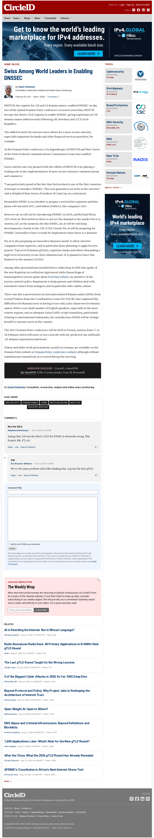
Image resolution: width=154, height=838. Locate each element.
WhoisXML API (10, 681)
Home (7, 18)
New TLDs (75, 403)
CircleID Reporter (11, 760)
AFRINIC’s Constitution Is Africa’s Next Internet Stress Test (43, 769)
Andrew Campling (12, 732)
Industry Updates (66, 812)
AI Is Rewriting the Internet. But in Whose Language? (39, 630)
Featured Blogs (37, 812)
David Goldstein (16, 387)
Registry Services (38, 407)
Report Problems (28, 447)
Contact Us (26, 808)
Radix (6, 653)
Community (50, 18)
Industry (65, 18)
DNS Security (13, 403)
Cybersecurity (115, 71)
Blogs (27, 18)
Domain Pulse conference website (56, 352)
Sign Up (130, 5)
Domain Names (30, 403)
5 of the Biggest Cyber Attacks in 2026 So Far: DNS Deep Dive (45, 676)
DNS (109, 139)
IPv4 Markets (114, 88)
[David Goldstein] (8, 97)
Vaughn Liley (9, 667)
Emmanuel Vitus (11, 775)
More (6, 781)
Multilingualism (58, 403)
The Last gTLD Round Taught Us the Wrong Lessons (39, 662)
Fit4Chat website (58, 277)
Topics (16, 18)
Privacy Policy (43, 816)
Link (16, 447)
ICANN (44, 403)
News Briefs (51, 812)
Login (122, 5)
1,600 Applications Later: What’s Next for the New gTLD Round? (47, 741)
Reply (10, 447)
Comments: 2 (53, 97)
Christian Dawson (11, 635)
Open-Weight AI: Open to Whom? (26, 709)
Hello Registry (10, 746)
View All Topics (112, 188)
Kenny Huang (10, 700)
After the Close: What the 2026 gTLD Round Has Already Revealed (48, 755)
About (16, 808)
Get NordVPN (28, 372)
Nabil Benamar (10, 714)
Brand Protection (117, 105)
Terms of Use (57, 816)
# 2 (96, 475)
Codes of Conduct (27, 816)
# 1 (96, 447)
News (37, 18)
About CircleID (143, 5)
